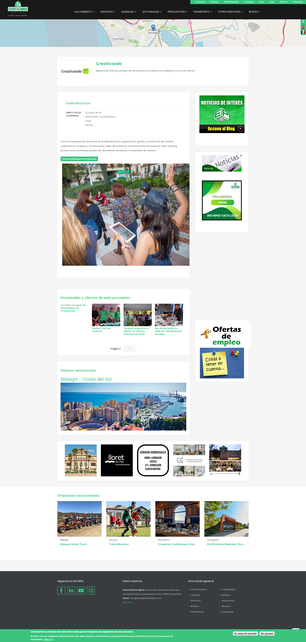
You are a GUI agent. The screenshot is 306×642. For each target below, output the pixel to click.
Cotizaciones (228, 589)
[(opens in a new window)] (81, 475)
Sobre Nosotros (199, 589)
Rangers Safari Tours (73, 544)
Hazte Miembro (231, 1)
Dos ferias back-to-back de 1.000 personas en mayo (168, 331)
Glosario (226, 606)
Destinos (226, 595)
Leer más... (128, 602)
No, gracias (267, 633)
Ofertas (283, 1)
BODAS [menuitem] (252, 12)
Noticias (215, 1)
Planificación (197, 611)
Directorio (196, 600)
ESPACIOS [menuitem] (105, 12)
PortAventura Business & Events (227, 544)
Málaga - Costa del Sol (86, 379)
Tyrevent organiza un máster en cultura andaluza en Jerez (136, 331)
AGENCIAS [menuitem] (126, 12)
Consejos (249, 1)
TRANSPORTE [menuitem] (200, 12)
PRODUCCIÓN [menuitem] (175, 12)
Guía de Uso (228, 600)
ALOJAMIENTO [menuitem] (82, 12)
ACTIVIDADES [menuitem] (149, 12)
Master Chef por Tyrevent (101, 330)
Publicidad (298, 1)
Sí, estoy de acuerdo (245, 633)
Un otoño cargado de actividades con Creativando (73, 308)
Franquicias (227, 611)
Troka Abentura (119, 544)
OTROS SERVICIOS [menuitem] (228, 12)
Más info (48, 639)
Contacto (200, 1)
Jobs (261, 1)
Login (271, 1)
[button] (153, 27)
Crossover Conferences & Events (178, 544)
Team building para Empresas (79, 158)
